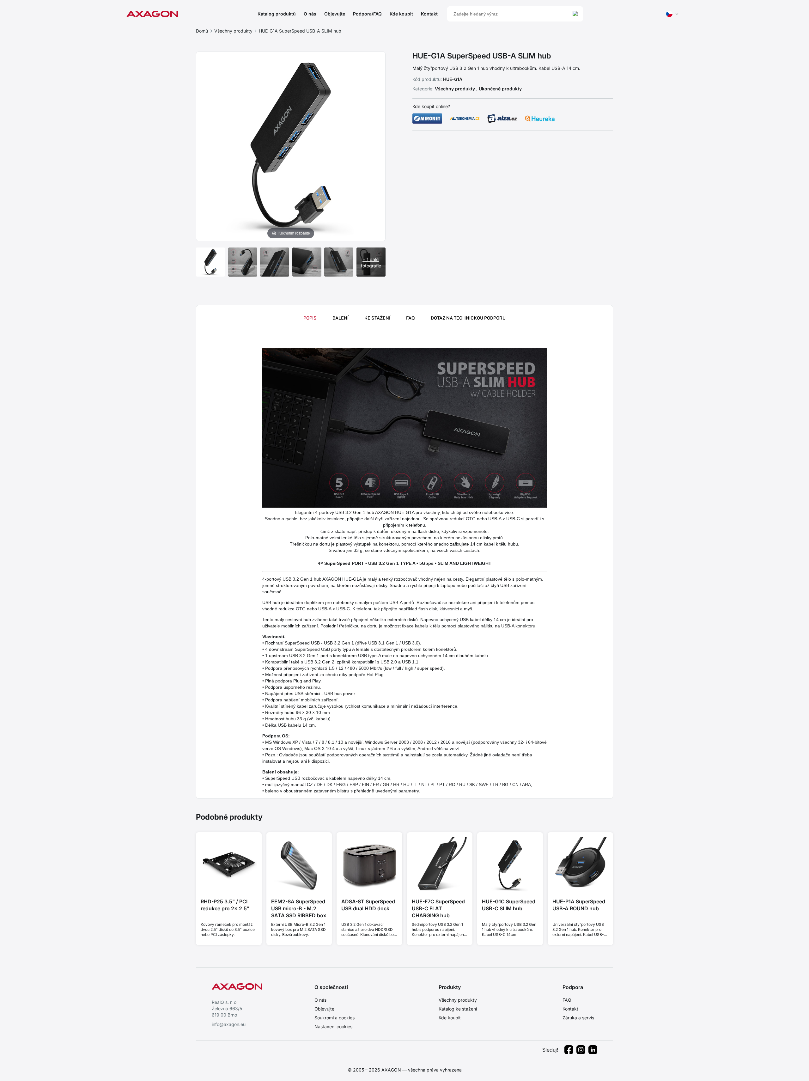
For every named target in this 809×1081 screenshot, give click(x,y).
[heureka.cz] (540, 118)
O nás (310, 13)
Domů (202, 31)
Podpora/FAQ (367, 13)
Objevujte (334, 13)
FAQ (567, 1000)
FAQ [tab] (410, 318)
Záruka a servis (578, 1017)
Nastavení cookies (333, 1026)
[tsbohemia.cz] (465, 118)
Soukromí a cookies (334, 1017)
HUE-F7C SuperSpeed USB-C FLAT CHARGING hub (438, 908)
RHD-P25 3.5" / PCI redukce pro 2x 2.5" (225, 905)
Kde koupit (401, 13)
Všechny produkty (233, 31)
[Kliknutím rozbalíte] (290, 146)
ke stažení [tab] (377, 318)
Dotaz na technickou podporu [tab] (468, 318)
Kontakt (429, 13)
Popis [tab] (310, 318)
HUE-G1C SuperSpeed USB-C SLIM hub (508, 905)
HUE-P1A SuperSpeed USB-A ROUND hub (578, 905)
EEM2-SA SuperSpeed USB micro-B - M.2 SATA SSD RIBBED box (298, 908)
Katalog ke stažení (458, 1008)
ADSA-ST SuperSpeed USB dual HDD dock (368, 905)
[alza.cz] (502, 118)
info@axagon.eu (229, 1024)
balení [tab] (340, 318)
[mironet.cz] (427, 118)
